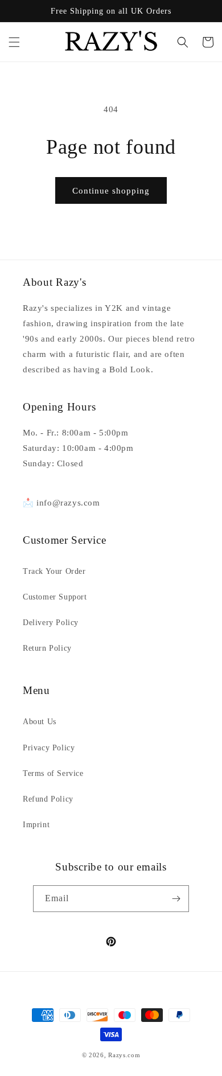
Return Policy (47, 648)
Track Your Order (54, 571)
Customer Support (55, 597)
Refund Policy (48, 799)
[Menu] (14, 42)
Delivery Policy (51, 622)
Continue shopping (111, 190)
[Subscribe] (175, 898)
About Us (39, 721)
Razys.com (124, 1055)
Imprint (36, 824)
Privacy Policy (49, 748)
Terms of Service (53, 773)
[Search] (182, 42)
